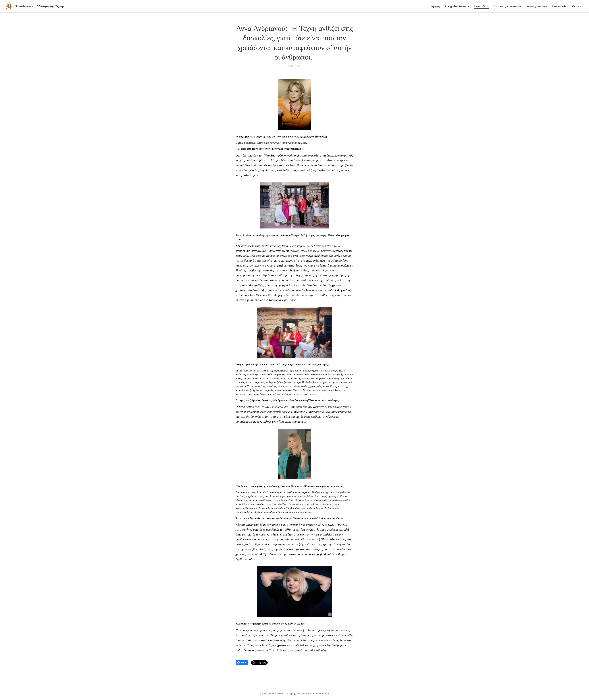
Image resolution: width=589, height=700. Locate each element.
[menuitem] (436, 6)
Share (243, 662)
